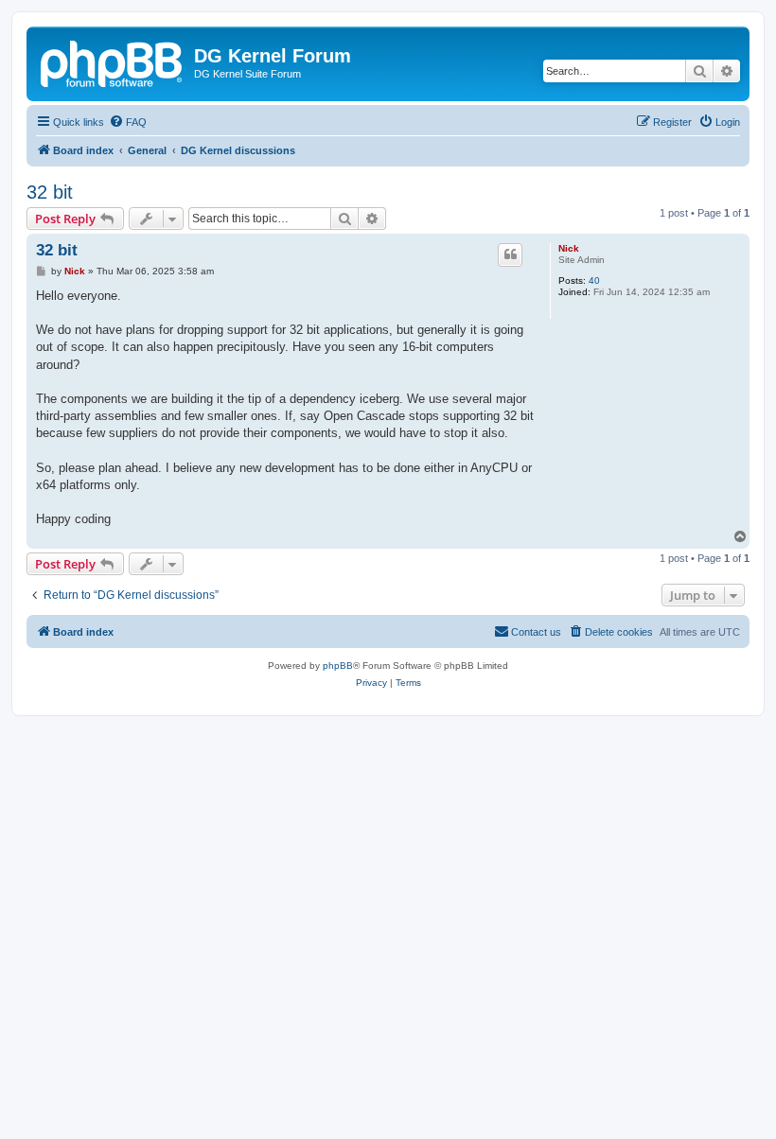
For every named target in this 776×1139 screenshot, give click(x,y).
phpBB (338, 665)
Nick (568, 248)
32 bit (49, 192)
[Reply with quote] (510, 254)
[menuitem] (128, 122)
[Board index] (112, 61)
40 (594, 280)
